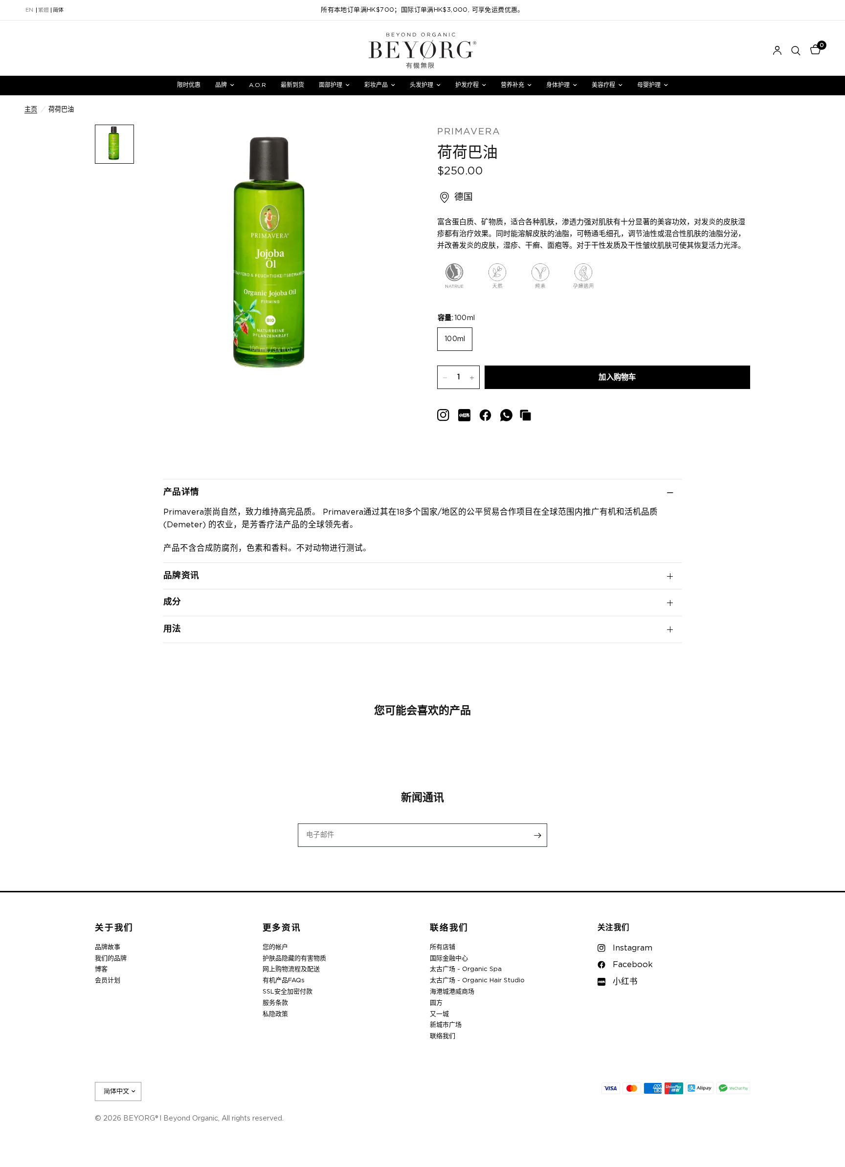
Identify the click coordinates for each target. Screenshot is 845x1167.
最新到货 (292, 85)
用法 (172, 629)
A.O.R (257, 85)
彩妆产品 (376, 85)
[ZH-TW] (43, 10)
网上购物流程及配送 (291, 969)
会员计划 (107, 980)
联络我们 (449, 928)
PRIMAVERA (469, 131)
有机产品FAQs (284, 980)
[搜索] (795, 50)
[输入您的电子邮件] (537, 835)
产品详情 (181, 492)
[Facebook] (485, 415)
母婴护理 (649, 85)
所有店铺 (442, 947)
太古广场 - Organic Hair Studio (477, 980)
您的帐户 (275, 947)
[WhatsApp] (506, 415)
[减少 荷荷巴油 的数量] (445, 378)
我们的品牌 (111, 958)
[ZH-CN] (58, 10)
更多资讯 (282, 928)
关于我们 (114, 928)
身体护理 (558, 85)
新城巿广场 (446, 1025)
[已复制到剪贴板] (525, 415)
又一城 (439, 1014)
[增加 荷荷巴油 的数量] (472, 378)
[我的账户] (777, 50)
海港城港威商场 (452, 992)
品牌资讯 (181, 575)
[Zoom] (387, 145)
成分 (172, 602)
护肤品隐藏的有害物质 (294, 958)
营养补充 (512, 85)
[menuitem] (189, 85)
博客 (101, 969)
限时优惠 (188, 85)
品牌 (221, 85)
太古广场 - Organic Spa (466, 969)
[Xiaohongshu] (443, 415)
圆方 (436, 1003)
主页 (30, 109)
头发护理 (421, 85)
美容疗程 (603, 85)
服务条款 (275, 1003)
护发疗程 (467, 85)
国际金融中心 (449, 958)
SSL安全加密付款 (287, 992)
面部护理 (330, 85)
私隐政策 (275, 1014)
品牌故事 (107, 947)
